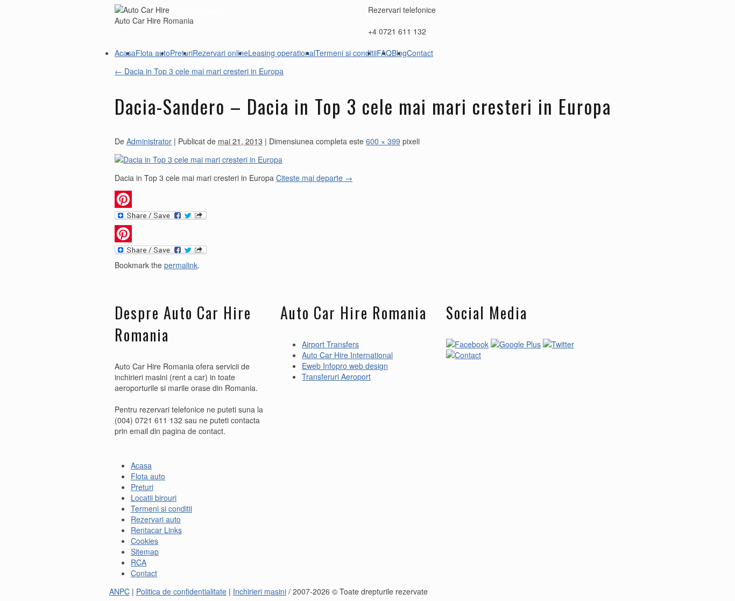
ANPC (119, 591)
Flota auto (153, 52)
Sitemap (145, 551)
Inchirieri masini (196, 9)
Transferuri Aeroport (336, 376)
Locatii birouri (153, 497)
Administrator (149, 141)
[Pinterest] (367, 199)
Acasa (125, 52)
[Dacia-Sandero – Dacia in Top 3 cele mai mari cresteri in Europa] (198, 159)
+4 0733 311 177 (397, 20)
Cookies (144, 540)
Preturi (181, 52)
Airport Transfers (330, 344)
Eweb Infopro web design (345, 365)
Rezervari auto (156, 519)
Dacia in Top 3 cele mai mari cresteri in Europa (199, 71)
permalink (180, 265)
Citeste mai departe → (314, 177)
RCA (138, 562)
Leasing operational (281, 52)
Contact (420, 52)
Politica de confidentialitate (181, 591)
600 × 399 (383, 141)
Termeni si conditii (346, 52)
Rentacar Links (156, 530)
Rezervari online (220, 52)
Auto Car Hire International (347, 355)
